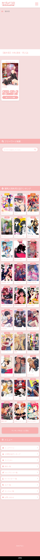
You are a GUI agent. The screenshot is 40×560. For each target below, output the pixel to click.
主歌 (13, 91)
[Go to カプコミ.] (2, 11)
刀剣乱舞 (6, 91)
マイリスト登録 (11, 97)
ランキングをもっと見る (20, 436)
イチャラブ (10, 94)
